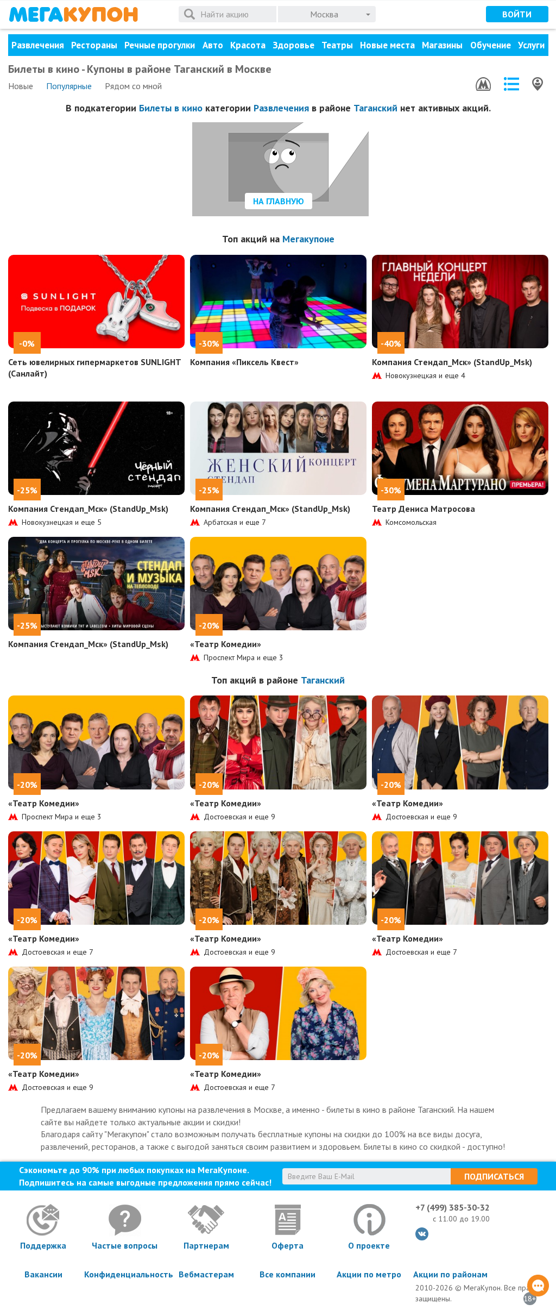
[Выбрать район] (511, 84)
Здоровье (293, 45)
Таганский (375, 108)
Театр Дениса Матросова (423, 508)
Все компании (287, 1274)
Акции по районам (450, 1274)
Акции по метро (369, 1274)
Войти (517, 14)
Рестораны (94, 45)
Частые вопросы (124, 1245)
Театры (337, 45)
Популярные (69, 85)
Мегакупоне (308, 239)
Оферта (287, 1245)
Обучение (490, 45)
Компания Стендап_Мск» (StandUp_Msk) (452, 361)
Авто (213, 45)
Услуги (531, 45)
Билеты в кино (171, 108)
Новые (20, 85)
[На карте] (537, 84)
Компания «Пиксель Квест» (244, 361)
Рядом (133, 85)
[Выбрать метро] (483, 84)
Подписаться (494, 1176)
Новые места (387, 45)
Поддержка (43, 1245)
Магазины (442, 45)
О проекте (369, 1245)
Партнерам (206, 1245)
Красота (248, 45)
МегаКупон (73, 14)
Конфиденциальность (125, 1274)
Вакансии (43, 1274)
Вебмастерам (206, 1274)
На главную (278, 201)
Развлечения (37, 45)
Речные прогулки (159, 45)
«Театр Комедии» (225, 643)
